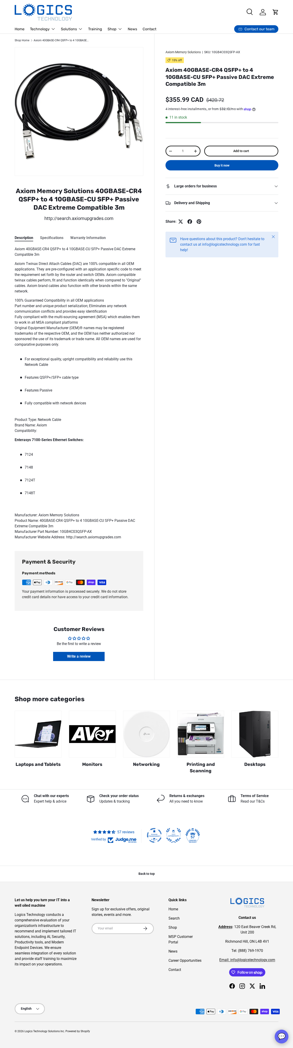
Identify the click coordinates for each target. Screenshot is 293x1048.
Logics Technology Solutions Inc (44, 1031)
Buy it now (221, 165)
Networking (146, 764)
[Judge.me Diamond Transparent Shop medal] (154, 835)
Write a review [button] (79, 656)
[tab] (24, 238)
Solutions (69, 29)
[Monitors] (92, 734)
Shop (112, 29)
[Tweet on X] (180, 221)
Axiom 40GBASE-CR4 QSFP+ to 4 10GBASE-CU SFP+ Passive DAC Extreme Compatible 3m (61, 40)
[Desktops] (255, 734)
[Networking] (146, 734)
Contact (149, 29)
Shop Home (22, 40)
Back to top (146, 874)
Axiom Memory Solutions (183, 52)
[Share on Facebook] (189, 221)
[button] (276, 12)
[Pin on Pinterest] (198, 221)
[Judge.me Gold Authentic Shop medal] (173, 835)
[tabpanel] (79, 393)
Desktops (255, 764)
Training (95, 29)
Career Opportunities (184, 960)
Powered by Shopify (77, 1031)
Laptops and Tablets (38, 764)
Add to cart (241, 151)
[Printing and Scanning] (200, 734)
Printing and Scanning (201, 767)
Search (174, 918)
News (132, 29)
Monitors (92, 764)
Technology (40, 29)
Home (19, 29)
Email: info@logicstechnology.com (247, 960)
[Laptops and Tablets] (38, 734)
